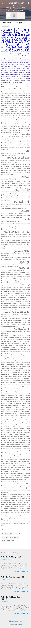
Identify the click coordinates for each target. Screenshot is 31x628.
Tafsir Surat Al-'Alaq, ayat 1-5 (11, 557)
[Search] (29, 3)
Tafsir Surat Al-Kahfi (8, 540)
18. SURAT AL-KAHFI (8, 534)
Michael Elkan (19, 624)
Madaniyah (5, 537)
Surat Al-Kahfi (14, 537)
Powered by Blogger (16, 621)
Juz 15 (18, 534)
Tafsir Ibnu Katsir (15, 3)
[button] (29, 23)
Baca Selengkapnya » (22, 571)
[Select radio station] (14, 15)
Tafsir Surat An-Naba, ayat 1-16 (12, 577)
